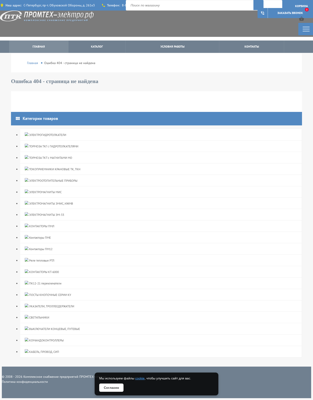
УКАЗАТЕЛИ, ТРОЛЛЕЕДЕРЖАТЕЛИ (51, 306)
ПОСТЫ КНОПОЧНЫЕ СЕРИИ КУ (49, 295)
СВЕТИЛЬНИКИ (38, 317)
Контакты (251, 47)
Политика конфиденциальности (25, 382)
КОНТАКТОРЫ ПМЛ (41, 226)
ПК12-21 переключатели (44, 283)
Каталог (97, 47)
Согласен (111, 387)
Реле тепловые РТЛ (41, 260)
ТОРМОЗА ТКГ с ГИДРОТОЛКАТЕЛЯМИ (53, 146)
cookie (140, 378)
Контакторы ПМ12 (40, 249)
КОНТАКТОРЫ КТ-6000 (43, 272)
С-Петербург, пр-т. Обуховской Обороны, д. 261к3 (59, 5)
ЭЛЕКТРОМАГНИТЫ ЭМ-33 (46, 215)
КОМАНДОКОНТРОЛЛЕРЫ (46, 340)
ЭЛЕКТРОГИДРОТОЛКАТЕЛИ (47, 135)
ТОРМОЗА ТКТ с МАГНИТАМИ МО (50, 158)
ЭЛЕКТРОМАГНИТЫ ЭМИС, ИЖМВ (50, 203)
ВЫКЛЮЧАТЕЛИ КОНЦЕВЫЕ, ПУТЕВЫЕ (54, 329)
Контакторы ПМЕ (39, 238)
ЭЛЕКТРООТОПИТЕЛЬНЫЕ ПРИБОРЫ (52, 181)
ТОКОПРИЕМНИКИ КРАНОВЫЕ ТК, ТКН (54, 169)
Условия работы (172, 47)
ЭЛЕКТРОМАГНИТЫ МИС (45, 192)
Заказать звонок (282, 13)
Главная (39, 47)
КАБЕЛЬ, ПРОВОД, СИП (43, 352)
